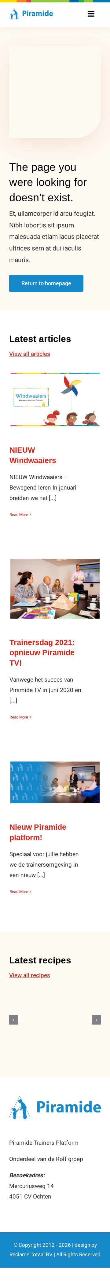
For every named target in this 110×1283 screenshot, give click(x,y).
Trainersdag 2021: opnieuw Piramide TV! (55, 577)
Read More (18, 515)
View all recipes (29, 975)
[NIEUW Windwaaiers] (55, 399)
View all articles (29, 354)
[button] (13, 1020)
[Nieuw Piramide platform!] (55, 782)
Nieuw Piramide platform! (55, 771)
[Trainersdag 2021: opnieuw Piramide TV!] (55, 589)
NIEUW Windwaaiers (55, 393)
